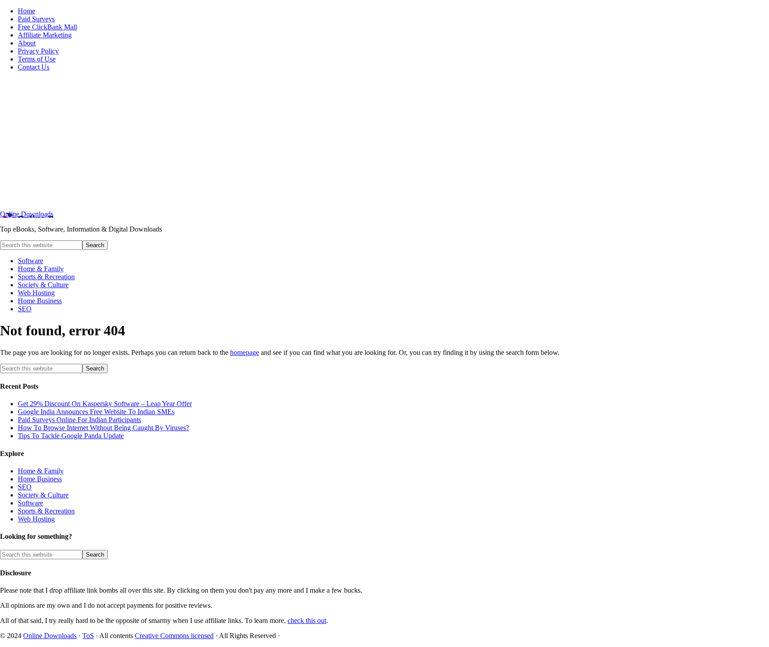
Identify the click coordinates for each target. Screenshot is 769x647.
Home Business (40, 479)
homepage (244, 352)
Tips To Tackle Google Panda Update (71, 435)
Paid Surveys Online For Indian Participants (79, 419)
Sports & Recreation (46, 511)
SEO (25, 487)
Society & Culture (43, 495)
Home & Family (41, 471)
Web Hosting (36, 519)
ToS (88, 635)
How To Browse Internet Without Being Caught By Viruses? (103, 427)
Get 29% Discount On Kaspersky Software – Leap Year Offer (105, 403)
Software (30, 503)
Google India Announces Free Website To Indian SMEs (96, 411)
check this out (306, 620)
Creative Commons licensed (174, 635)
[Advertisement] (384, 140)
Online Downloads (26, 214)
